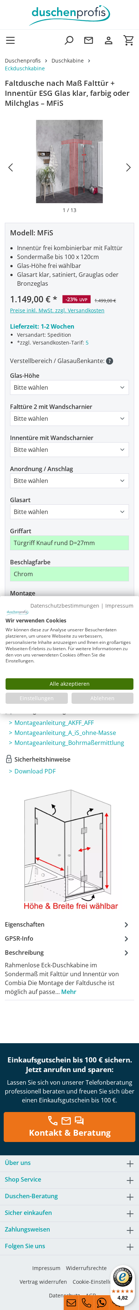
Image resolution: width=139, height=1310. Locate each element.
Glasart (20, 500)
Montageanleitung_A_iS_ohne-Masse (65, 733)
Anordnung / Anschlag (41, 469)
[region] (69, 167)
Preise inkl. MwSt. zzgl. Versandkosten (57, 310)
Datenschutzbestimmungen (64, 605)
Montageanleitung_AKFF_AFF (54, 723)
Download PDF (35, 771)
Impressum (46, 1268)
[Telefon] (86, 1302)
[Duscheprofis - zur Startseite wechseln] (69, 15)
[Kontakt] (89, 40)
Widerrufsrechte (86, 1268)
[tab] (67, 971)
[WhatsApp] (101, 1302)
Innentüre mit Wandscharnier (51, 438)
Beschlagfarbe (30, 562)
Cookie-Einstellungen (99, 1281)
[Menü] (12, 40)
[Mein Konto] (109, 40)
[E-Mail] (71, 1302)
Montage (22, 593)
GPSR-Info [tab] (19, 938)
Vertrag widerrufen (43, 1281)
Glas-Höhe (24, 376)
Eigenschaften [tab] (24, 924)
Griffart (20, 531)
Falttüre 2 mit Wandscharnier (51, 407)
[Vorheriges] (10, 167)
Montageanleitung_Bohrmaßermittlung (69, 743)
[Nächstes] (128, 167)
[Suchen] (69, 40)
